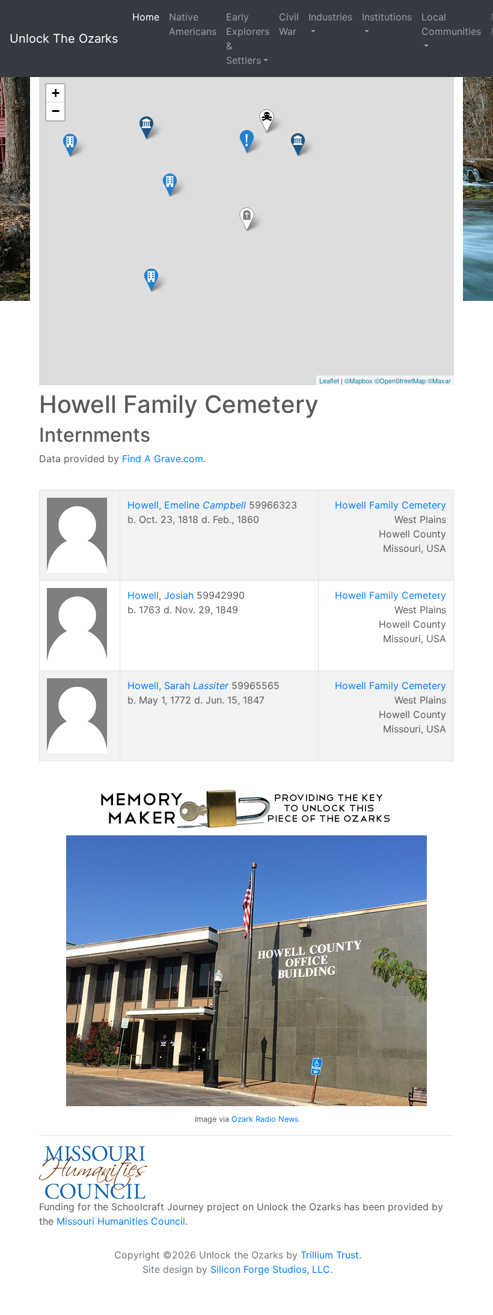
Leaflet (329, 380)
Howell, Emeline (186, 505)
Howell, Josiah (160, 595)
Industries (330, 17)
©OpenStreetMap (400, 380)
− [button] (56, 111)
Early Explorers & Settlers (247, 38)
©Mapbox (358, 380)
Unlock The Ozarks (64, 38)
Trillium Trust (330, 1255)
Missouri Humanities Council (121, 1221)
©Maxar (439, 380)
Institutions (387, 17)
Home (145, 17)
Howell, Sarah (177, 685)
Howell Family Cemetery (390, 505)
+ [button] (56, 93)
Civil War (289, 24)
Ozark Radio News (265, 1119)
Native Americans (192, 24)
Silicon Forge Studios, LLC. (271, 1269)
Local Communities (451, 24)
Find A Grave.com (162, 459)
